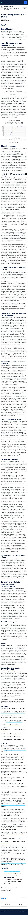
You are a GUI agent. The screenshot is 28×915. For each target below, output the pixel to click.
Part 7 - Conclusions (8, 883)
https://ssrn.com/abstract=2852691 (16, 788)
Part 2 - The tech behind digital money (12, 873)
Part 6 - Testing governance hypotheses (12, 881)
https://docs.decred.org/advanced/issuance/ (17, 708)
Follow (25, 8)
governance (14, 887)
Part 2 (2, 365)
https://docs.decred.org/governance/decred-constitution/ (14, 768)
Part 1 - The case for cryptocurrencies (12, 871)
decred (6, 887)
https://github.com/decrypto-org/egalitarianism (12, 717)
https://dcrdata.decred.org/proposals (15, 739)
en (9, 887)
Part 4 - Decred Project (9, 877)
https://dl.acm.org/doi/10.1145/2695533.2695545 (12, 762)
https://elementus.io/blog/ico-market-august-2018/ (13, 821)
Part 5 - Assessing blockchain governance (13, 879)
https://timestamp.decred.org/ (14, 733)
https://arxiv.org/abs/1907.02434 (8, 829)
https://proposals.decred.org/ (13, 736)
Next (20, 904)
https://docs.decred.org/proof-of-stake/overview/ (12, 780)
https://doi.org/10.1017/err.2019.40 (11, 815)
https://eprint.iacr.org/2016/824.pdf (14, 721)
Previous (7, 904)
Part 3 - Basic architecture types (11, 875)
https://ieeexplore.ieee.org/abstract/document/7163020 (13, 795)
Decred (8, 890)
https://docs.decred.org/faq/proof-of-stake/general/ (13, 712)
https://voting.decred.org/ (13, 724)
